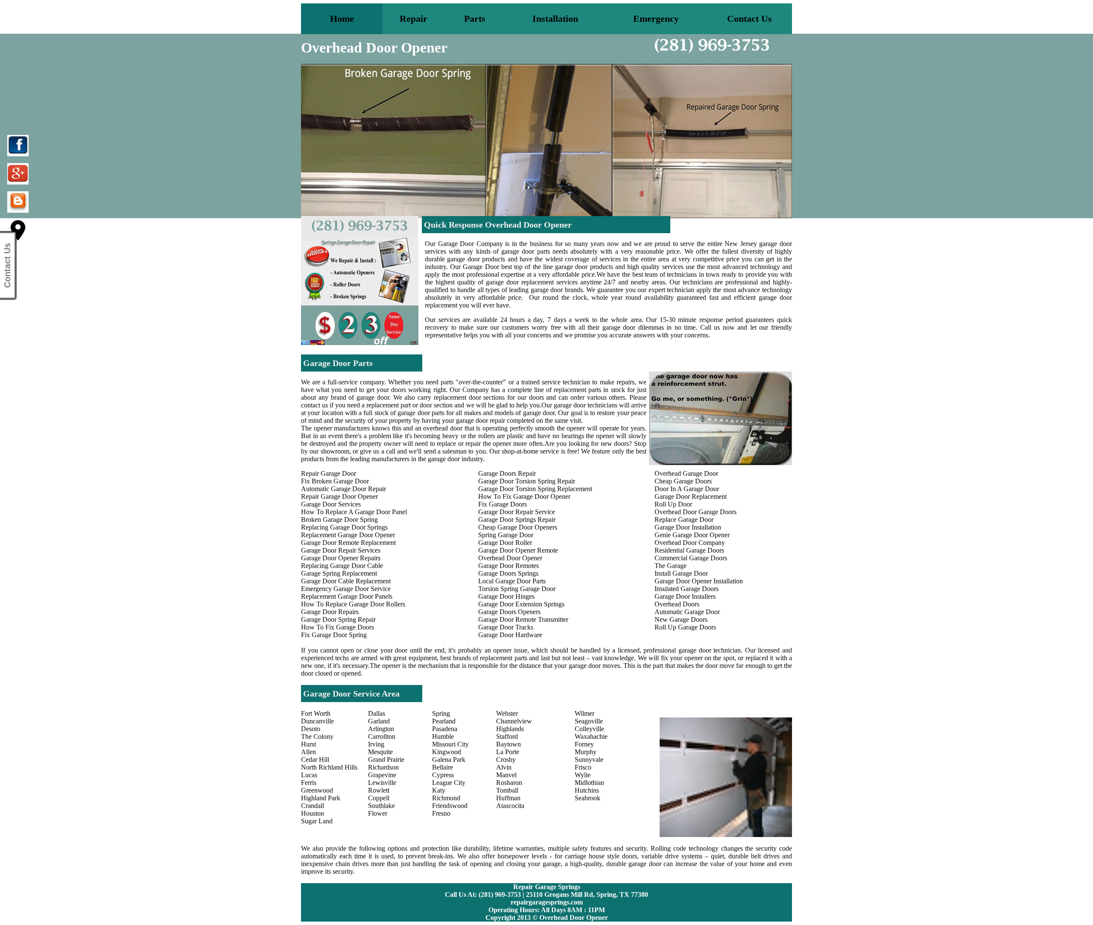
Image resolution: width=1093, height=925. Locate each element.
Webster (507, 713)
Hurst (308, 744)
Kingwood (446, 751)
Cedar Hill (315, 759)
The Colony (317, 736)
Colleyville (589, 728)
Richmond (446, 798)
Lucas (309, 775)
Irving (376, 744)
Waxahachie (591, 736)
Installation (555, 18)
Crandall (312, 805)
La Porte (507, 751)
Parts (474, 18)
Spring (441, 713)
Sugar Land (317, 821)
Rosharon (509, 782)
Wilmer (584, 713)
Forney (584, 744)
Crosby (506, 759)
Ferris (308, 782)
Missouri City (450, 744)
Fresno (441, 813)
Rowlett (378, 790)
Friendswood (450, 805)
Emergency (656, 18)
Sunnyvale (589, 759)
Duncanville (317, 721)
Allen (308, 751)
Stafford (507, 736)
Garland (379, 721)
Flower (377, 813)
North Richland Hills (329, 767)
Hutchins (587, 790)
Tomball (507, 790)
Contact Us (749, 18)
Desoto (310, 728)
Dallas (376, 713)
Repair (413, 18)
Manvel (506, 775)
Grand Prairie (386, 759)
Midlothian (589, 782)
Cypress (443, 775)
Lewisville (382, 782)
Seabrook (587, 798)
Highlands (510, 728)
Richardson (383, 767)
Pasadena (444, 728)
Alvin (503, 767)
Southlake (381, 805)
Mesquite (380, 751)
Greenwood (317, 790)
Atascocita (510, 805)
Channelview (514, 721)
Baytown (508, 744)
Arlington (381, 728)
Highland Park (320, 798)
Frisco (583, 767)
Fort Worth (315, 713)
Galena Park (448, 759)
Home (342, 18)
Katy (438, 790)
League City (448, 782)
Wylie (582, 775)
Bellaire (442, 767)
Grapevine (382, 775)
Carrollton (381, 736)
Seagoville (589, 721)
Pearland (444, 721)
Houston (312, 813)
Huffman (508, 798)
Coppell (378, 798)
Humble (443, 736)
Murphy (585, 751)
